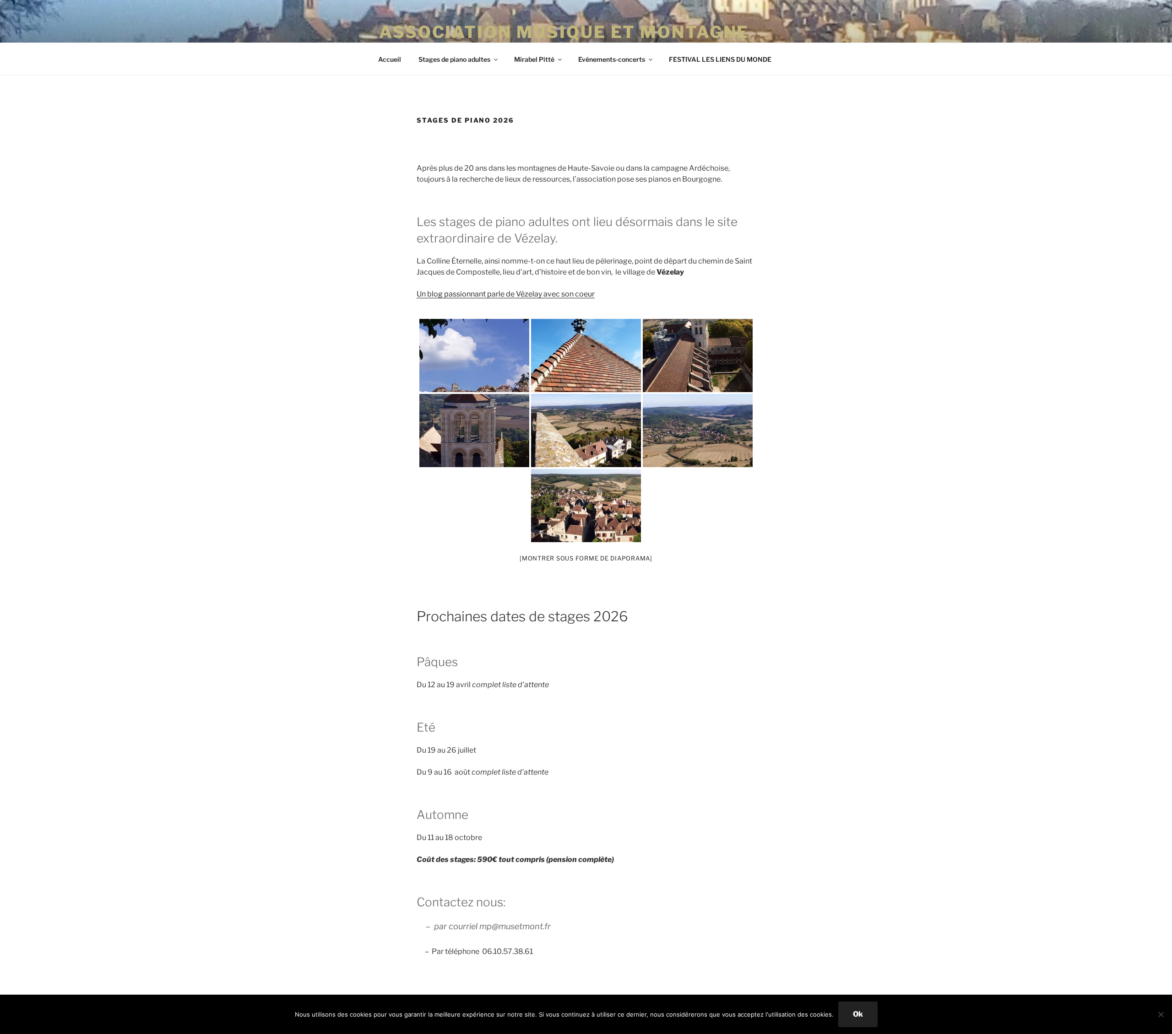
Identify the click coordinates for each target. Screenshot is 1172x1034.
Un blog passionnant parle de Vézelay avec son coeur (506, 294)
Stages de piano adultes (454, 59)
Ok (858, 1014)
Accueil (389, 59)
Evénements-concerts (611, 59)
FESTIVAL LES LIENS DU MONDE (720, 59)
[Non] (1160, 1014)
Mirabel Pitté (534, 59)
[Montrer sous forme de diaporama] (586, 558)
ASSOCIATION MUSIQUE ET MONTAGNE (564, 32)
